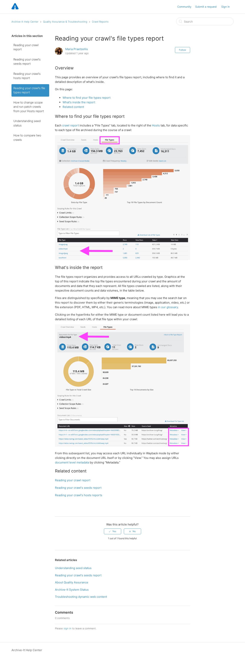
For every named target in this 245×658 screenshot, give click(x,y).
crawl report (70, 125)
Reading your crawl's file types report (29, 90)
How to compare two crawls (27, 138)
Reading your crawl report (25, 47)
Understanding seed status (27, 123)
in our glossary (168, 307)
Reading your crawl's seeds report (27, 62)
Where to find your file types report (86, 97)
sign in (67, 628)
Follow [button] (182, 49)
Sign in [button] (225, 6)
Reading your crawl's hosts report (27, 76)
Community (184, 6)
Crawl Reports (100, 21)
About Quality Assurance (71, 582)
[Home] (15, 9)
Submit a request (206, 6)
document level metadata (72, 462)
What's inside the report (79, 102)
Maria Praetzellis (76, 49)
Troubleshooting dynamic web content (81, 597)
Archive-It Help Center (24, 21)
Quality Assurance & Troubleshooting (65, 21)
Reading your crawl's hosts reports (78, 495)
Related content (73, 107)
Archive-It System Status (72, 589)
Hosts (156, 125)
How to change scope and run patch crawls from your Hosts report (28, 107)
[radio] (112, 531)
